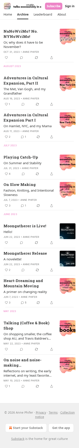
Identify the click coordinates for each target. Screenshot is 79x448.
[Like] (6, 57)
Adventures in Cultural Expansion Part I (26, 117)
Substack (17, 439)
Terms (53, 412)
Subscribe (54, 6)
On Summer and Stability (22, 163)
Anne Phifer (31, 51)
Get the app (61, 428)
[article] (39, 44)
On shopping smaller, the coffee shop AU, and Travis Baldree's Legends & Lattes (28, 336)
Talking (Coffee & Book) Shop (26, 325)
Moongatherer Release (25, 253)
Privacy (41, 412)
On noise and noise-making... (22, 362)
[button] (7, 14)
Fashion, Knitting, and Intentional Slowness (29, 192)
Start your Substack (28, 428)
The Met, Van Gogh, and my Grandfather (25, 91)
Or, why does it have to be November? (23, 44)
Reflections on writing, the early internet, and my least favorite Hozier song (27, 373)
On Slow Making (20, 184)
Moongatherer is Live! (25, 225)
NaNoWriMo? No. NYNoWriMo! (21, 34)
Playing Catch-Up (21, 157)
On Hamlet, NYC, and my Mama (28, 126)
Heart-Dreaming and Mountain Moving (23, 283)
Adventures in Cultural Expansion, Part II (26, 80)
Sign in (70, 6)
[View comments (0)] (21, 57)
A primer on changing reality (25, 291)
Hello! (8, 231)
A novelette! (13, 259)
